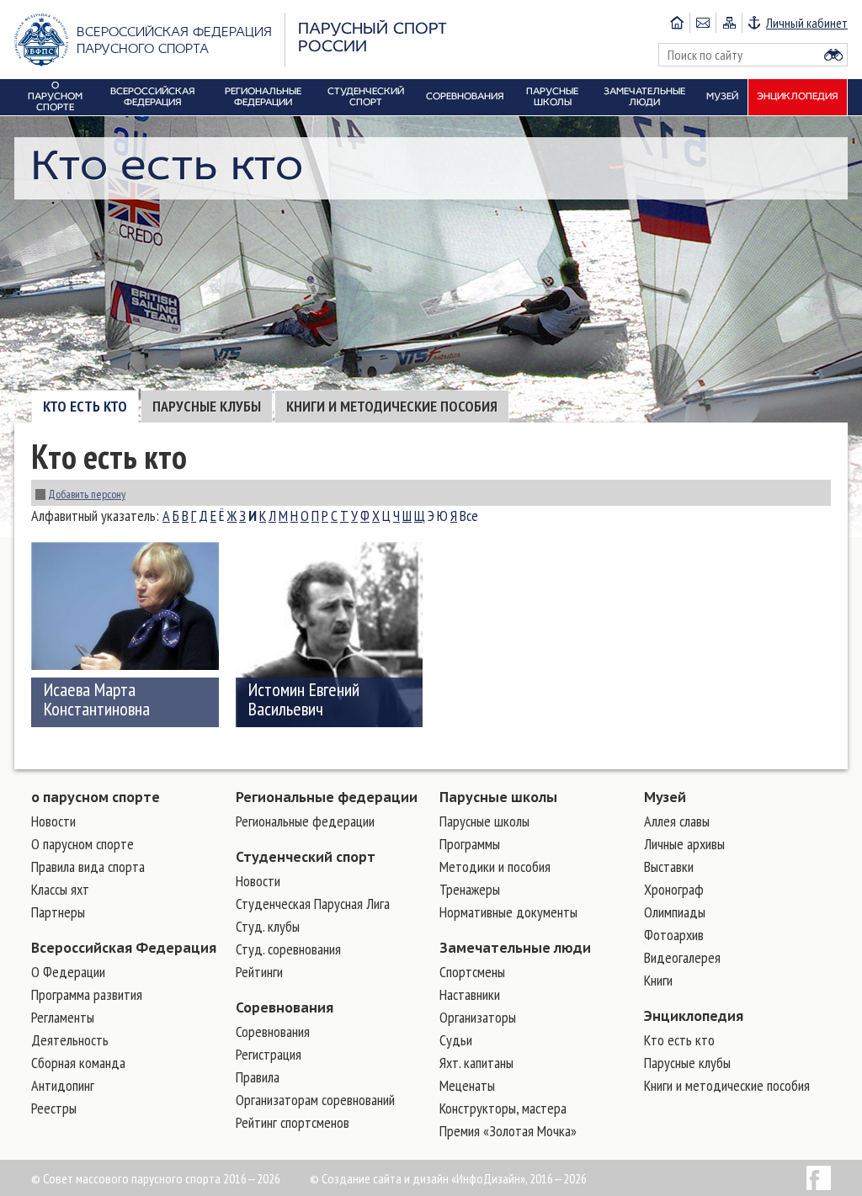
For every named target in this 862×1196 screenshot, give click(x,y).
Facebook (818, 1178)
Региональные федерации (327, 797)
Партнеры (58, 912)
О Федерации (68, 971)
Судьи (455, 1040)
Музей (665, 797)
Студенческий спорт (305, 856)
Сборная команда (78, 1062)
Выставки (669, 866)
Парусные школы (498, 797)
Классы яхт (60, 889)
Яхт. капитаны (476, 1062)
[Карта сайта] (729, 23)
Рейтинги (259, 971)
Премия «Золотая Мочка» (508, 1130)
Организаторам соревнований (315, 1099)
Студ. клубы (268, 926)
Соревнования (284, 1007)
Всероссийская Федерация (123, 947)
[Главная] (676, 23)
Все (469, 515)
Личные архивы (684, 843)
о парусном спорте (95, 797)
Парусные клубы (206, 406)
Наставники (469, 994)
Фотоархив (674, 934)
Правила (257, 1077)
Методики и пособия (495, 866)
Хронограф (674, 889)
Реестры (54, 1108)
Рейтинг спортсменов (292, 1122)
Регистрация (268, 1054)
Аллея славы (677, 821)
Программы (469, 843)
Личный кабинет (807, 22)
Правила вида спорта (88, 866)
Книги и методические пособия (392, 406)
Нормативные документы (508, 912)
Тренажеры (469, 889)
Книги (658, 980)
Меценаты (467, 1085)
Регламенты (62, 1017)
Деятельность (70, 1040)
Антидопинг (62, 1085)
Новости (53, 821)
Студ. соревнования (288, 949)
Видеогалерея (682, 957)
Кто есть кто (85, 406)
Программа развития (86, 994)
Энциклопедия (693, 1015)
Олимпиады (674, 912)
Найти (833, 55)
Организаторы (477, 1017)
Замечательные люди (515, 947)
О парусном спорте (82, 843)
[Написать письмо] (702, 23)
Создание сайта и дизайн (385, 1178)
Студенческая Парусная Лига (313, 903)
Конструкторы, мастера (503, 1108)
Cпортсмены (472, 971)
